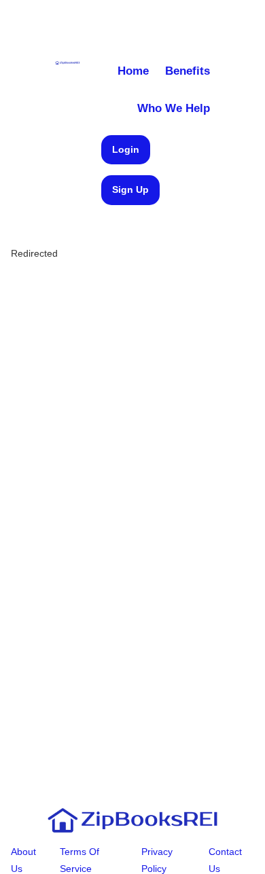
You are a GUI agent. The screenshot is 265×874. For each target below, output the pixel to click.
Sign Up (130, 189)
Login (125, 149)
